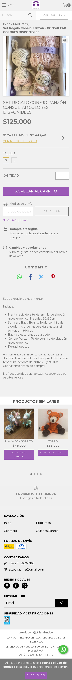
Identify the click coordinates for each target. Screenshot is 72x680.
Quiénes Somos (47, 531)
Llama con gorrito (19, 441)
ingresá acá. (36, 651)
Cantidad (11, 175)
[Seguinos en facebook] (16, 586)
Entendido (36, 675)
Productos (20, 24)
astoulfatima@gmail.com (26, 569)
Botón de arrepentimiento (36, 655)
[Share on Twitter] (41, 277)
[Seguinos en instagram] (7, 586)
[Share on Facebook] (30, 277)
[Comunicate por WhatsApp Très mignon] (63, 649)
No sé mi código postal (16, 220)
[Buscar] (30, 15)
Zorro (53, 441)
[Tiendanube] (36, 633)
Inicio (6, 24)
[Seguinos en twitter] (25, 586)
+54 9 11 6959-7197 (22, 563)
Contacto (10, 531)
